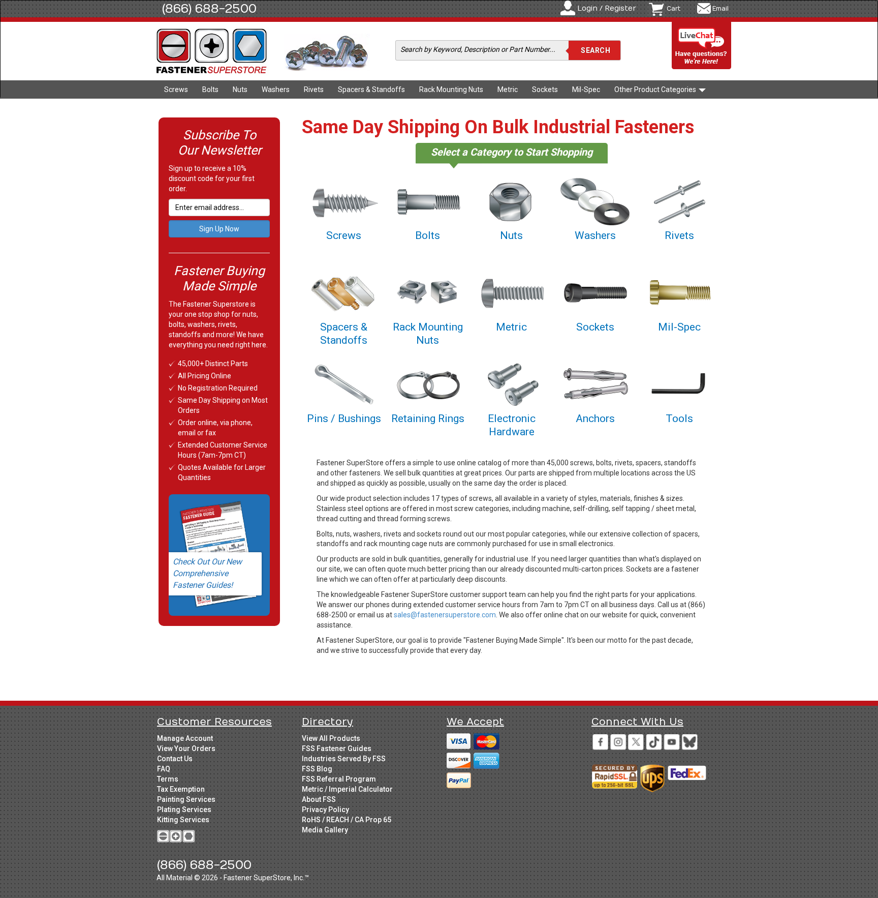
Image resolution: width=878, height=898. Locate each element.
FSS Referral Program (339, 779)
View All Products (331, 738)
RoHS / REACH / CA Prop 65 (346, 820)
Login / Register (606, 8)
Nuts (240, 89)
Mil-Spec (586, 89)
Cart (673, 8)
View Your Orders (186, 748)
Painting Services (186, 799)
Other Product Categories (656, 89)
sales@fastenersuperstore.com (445, 615)
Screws (176, 89)
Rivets (314, 89)
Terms (167, 779)
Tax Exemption (181, 789)
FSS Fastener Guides (336, 748)
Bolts (210, 89)
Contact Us (175, 759)
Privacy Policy (325, 809)
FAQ (163, 769)
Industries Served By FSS (344, 759)
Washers (276, 89)
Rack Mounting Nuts (451, 89)
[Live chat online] (701, 46)
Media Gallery (325, 830)
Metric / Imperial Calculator (347, 789)
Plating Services (184, 809)
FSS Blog (317, 769)
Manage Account (185, 738)
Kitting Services (183, 820)
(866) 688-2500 (209, 9)
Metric (507, 89)
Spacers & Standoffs (371, 89)
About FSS (319, 799)
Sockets (545, 89)
